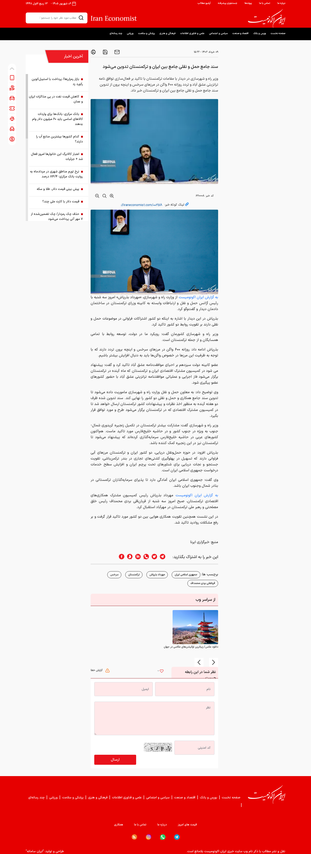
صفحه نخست (277, 33)
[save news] (104, 52)
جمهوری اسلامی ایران (186, 575)
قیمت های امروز (187, 825)
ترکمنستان (134, 575)
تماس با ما (264, 3)
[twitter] (153, 557)
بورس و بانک (259, 33)
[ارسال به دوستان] (116, 52)
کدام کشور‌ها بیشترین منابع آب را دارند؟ (59, 139)
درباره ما (281, 3)
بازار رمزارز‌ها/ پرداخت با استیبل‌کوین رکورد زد (57, 82)
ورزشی (130, 33)
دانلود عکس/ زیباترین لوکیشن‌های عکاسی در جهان (191, 647)
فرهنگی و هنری (167, 33)
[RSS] (134, 837)
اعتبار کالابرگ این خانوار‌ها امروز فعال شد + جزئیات (57, 156)
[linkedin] (137, 557)
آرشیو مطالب (204, 3)
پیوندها (248, 3)
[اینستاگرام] (148, 837)
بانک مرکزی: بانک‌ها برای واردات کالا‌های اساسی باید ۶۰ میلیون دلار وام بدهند (57, 119)
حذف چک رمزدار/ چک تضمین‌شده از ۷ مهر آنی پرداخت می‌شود (57, 216)
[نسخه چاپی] (93, 52)
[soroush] (128, 557)
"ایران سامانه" (35, 851)
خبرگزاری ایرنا (199, 542)
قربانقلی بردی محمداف (202, 583)
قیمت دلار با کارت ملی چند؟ (60, 201)
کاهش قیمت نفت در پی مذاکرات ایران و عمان (56, 99)
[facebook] (120, 557)
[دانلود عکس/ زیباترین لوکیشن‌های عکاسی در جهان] (195, 627)
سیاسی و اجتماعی (218, 33)
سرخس (114, 575)
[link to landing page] (266, 18)
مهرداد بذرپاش (157, 575)
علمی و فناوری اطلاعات (192, 33)
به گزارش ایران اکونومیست (198, 297)
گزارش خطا (97, 670)
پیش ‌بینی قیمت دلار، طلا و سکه (58, 189)
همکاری (118, 825)
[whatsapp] (145, 557)
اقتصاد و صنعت (240, 33)
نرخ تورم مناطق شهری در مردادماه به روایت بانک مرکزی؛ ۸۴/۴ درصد (56, 174)
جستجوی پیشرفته (227, 3)
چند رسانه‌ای (116, 33)
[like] (161, 671)
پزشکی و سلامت (146, 33)
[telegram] (165, 557)
